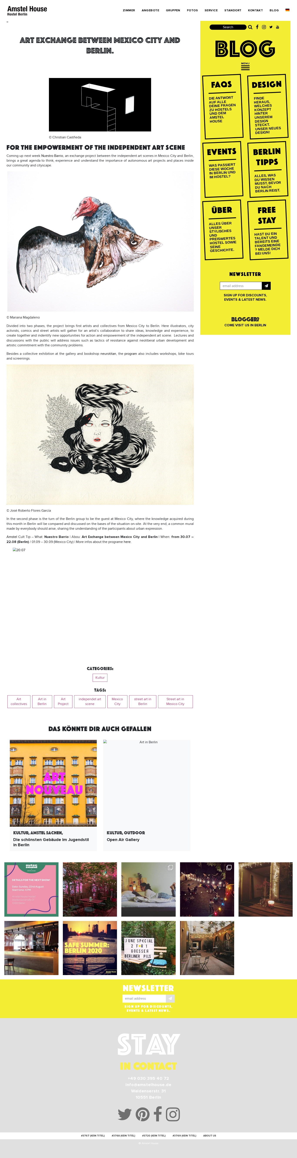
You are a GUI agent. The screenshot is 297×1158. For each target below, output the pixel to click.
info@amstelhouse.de (148, 1084)
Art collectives (19, 701)
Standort (232, 10)
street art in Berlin (142, 701)
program (130, 354)
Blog (274, 10)
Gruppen (173, 10)
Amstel (12, 537)
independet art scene (90, 701)
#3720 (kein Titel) (154, 1135)
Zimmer (129, 10)
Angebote (150, 10)
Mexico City (117, 701)
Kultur (100, 678)
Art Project (63, 701)
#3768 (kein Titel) (123, 1135)
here (127, 542)
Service (211, 10)
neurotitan (108, 354)
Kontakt (255, 10)
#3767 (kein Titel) (93, 1135)
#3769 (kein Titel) (184, 1135)
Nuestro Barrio (52, 156)
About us (209, 1135)
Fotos (192, 10)
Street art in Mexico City (175, 701)
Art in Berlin (42, 701)
